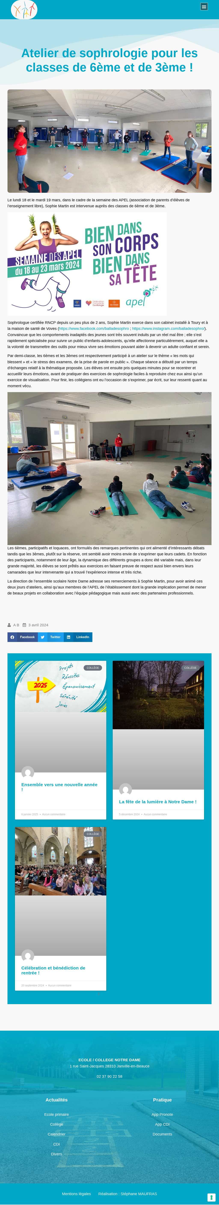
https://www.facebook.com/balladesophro (94, 328)
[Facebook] (39, 13)
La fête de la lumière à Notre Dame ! (158, 801)
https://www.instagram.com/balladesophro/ (168, 328)
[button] (204, 6)
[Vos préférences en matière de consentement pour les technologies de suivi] (211, 1197)
